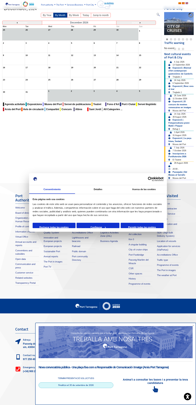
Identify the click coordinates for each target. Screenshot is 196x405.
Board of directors (24, 213)
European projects (53, 246)
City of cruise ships (138, 249)
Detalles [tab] (98, 189)
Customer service (24, 272)
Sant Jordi (95, 109)
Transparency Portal (25, 283)
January (135, 23)
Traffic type (162, 260)
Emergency (29, 367)
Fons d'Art (113, 104)
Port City (90, 4)
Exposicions (34, 104)
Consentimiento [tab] (52, 189)
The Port (60, 4)
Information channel (25, 231)
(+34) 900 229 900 (33, 371)
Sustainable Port (52, 251)
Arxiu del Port (13, 109)
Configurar (96, 227)
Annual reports (51, 256)
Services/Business (75, 4)
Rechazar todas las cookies (54, 227)
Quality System (51, 232)
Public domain (79, 251)
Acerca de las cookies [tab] (144, 189)
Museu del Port (53, 104)
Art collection (135, 234)
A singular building (138, 244)
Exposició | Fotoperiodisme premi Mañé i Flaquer (179, 123)
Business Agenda (109, 241)
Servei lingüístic (147, 104)
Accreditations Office (82, 232)
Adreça (26, 340)
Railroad (76, 246)
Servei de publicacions (77, 104)
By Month (60, 15)
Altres (78, 109)
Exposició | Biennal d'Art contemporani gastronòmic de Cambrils (180, 71)
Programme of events (139, 283)
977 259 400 (30, 359)
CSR (131, 268)
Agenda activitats (15, 104)
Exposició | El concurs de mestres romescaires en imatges (179, 104)
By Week (74, 15)
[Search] (158, 15)
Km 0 (131, 239)
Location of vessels (166, 241)
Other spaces (135, 273)
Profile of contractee (25, 226)
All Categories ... (113, 109)
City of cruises (174, 28)
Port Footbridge (136, 254)
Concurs (67, 109)
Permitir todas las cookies (142, 227)
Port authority (47, 4)
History (132, 278)
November (23, 23)
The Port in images (53, 261)
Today (86, 15)
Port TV (47, 266)
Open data (20, 259)
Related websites (23, 278)
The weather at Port (167, 275)
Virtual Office (21, 236)
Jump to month (101, 15)
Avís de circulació (33, 109)
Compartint (52, 109)
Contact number (32, 355)
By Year (47, 15)
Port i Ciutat (128, 104)
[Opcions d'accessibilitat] (187, 396)
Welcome (20, 207)
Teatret (97, 104)
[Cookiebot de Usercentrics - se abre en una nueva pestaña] (150, 179)
